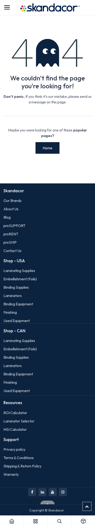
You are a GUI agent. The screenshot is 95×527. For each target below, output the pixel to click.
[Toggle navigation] (6, 7)
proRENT (10, 234)
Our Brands (12, 200)
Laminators (12, 295)
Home (47, 148)
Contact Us (12, 250)
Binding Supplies (16, 287)
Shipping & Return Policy (22, 466)
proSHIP (10, 242)
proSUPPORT (14, 225)
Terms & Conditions (18, 457)
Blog (7, 217)
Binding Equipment (18, 304)
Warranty (11, 474)
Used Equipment (16, 320)
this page (58, 102)
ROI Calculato (14, 412)
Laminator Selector (18, 421)
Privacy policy (14, 449)
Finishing (10, 312)
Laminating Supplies (19, 270)
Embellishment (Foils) (20, 279)
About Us (10, 209)
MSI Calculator (15, 429)
